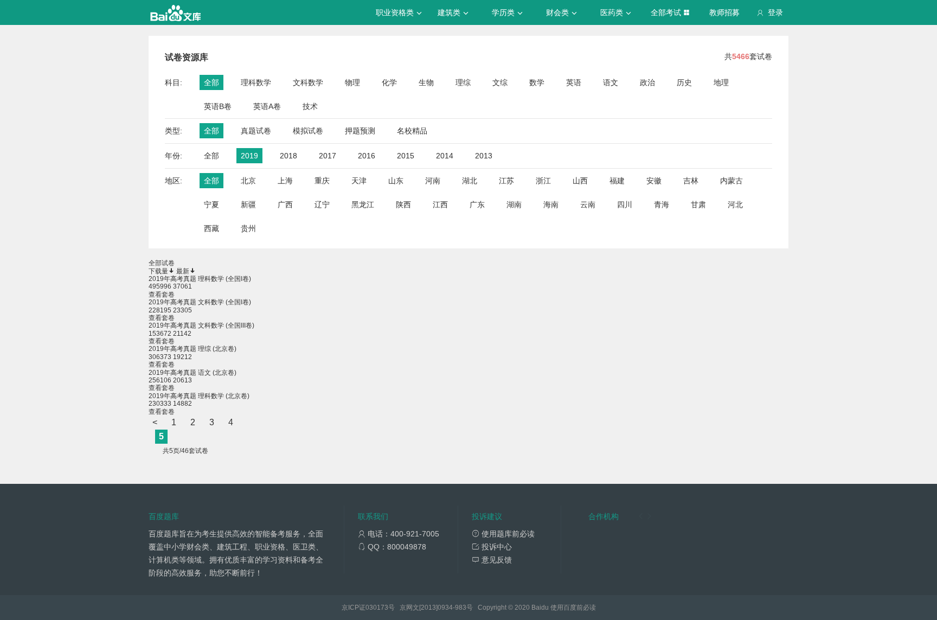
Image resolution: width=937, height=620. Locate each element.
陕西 (403, 204)
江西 (440, 204)
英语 (573, 82)
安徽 (654, 180)
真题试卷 (256, 130)
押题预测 (360, 130)
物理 (352, 82)
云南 (587, 204)
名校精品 (412, 130)
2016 (366, 155)
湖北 (469, 180)
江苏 (506, 180)
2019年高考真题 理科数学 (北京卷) (199, 396)
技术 (310, 106)
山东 (395, 180)
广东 (477, 204)
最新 (182, 271)
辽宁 (322, 204)
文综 (500, 82)
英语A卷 (267, 106)
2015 (405, 155)
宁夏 (211, 204)
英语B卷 (218, 106)
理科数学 (256, 82)
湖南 (514, 204)
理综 (463, 82)
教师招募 (724, 12)
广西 (285, 204)
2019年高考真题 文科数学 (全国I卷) (200, 302)
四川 (624, 204)
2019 (249, 155)
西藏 (211, 228)
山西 (580, 180)
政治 (647, 82)
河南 (432, 180)
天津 (359, 180)
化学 (389, 82)
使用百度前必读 (573, 607)
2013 (483, 155)
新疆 (248, 204)
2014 (444, 155)
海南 (551, 204)
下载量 (158, 271)
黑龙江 (362, 204)
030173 (376, 607)
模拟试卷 (308, 130)
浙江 (543, 180)
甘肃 (698, 204)
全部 (211, 82)
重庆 (322, 180)
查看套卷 (162, 294)
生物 (426, 82)
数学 (536, 82)
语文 (610, 82)
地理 (721, 82)
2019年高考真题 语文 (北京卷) (192, 372)
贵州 (248, 228)
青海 (661, 204)
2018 (288, 155)
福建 (617, 180)
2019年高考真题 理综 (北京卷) (192, 349)
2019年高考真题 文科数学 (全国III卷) (201, 325)
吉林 (690, 180)
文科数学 (308, 82)
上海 (285, 180)
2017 (327, 155)
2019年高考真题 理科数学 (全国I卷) (200, 279)
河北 (735, 204)
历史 (684, 82)
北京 (248, 180)
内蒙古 (731, 180)
